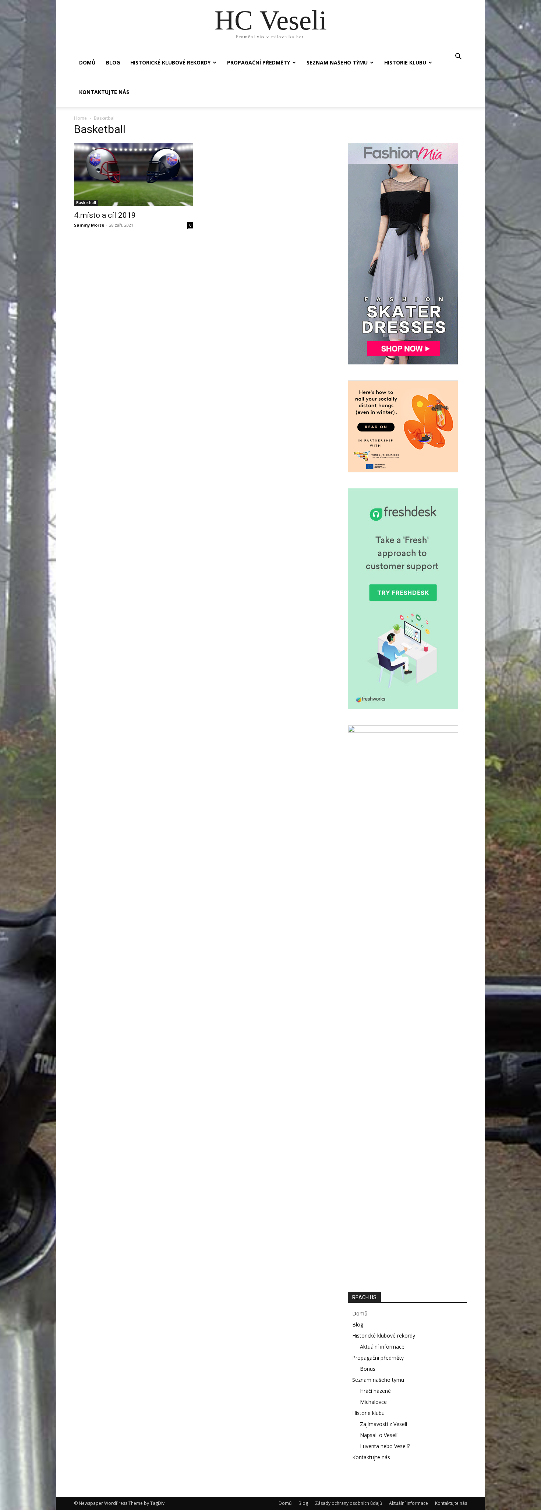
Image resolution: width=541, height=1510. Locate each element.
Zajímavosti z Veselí (383, 1423)
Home (80, 118)
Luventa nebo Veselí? (385, 1446)
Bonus (367, 1368)
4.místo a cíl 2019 (105, 215)
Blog (113, 62)
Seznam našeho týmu (337, 62)
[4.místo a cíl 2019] (133, 174)
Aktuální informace (382, 1346)
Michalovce (373, 1401)
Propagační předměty (258, 62)
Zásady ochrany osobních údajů (348, 1503)
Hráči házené (375, 1390)
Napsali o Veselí (378, 1435)
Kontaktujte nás (104, 91)
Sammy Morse (89, 225)
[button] (458, 57)
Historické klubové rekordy (170, 62)
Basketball (86, 202)
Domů (87, 62)
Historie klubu (405, 62)
